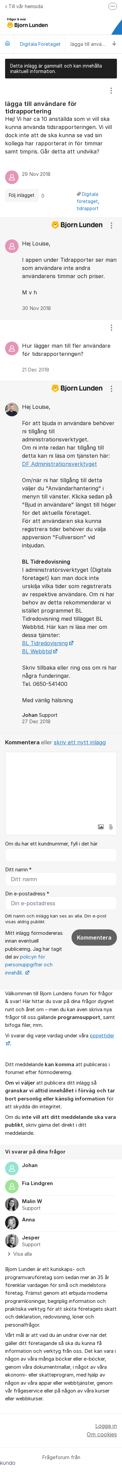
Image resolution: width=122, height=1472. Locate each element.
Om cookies (102, 1434)
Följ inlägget (22, 195)
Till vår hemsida (25, 6)
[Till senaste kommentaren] (114, 44)
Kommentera (94, 937)
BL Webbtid (37, 651)
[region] (61, 147)
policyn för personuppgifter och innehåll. (29, 965)
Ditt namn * (18, 870)
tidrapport (88, 208)
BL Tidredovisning (45, 643)
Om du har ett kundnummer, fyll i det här (51, 844)
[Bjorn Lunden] (7, 43)
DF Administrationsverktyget (59, 463)
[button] (100, 827)
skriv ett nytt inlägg (80, 742)
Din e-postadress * (27, 894)
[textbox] (61, 786)
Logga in (106, 1425)
